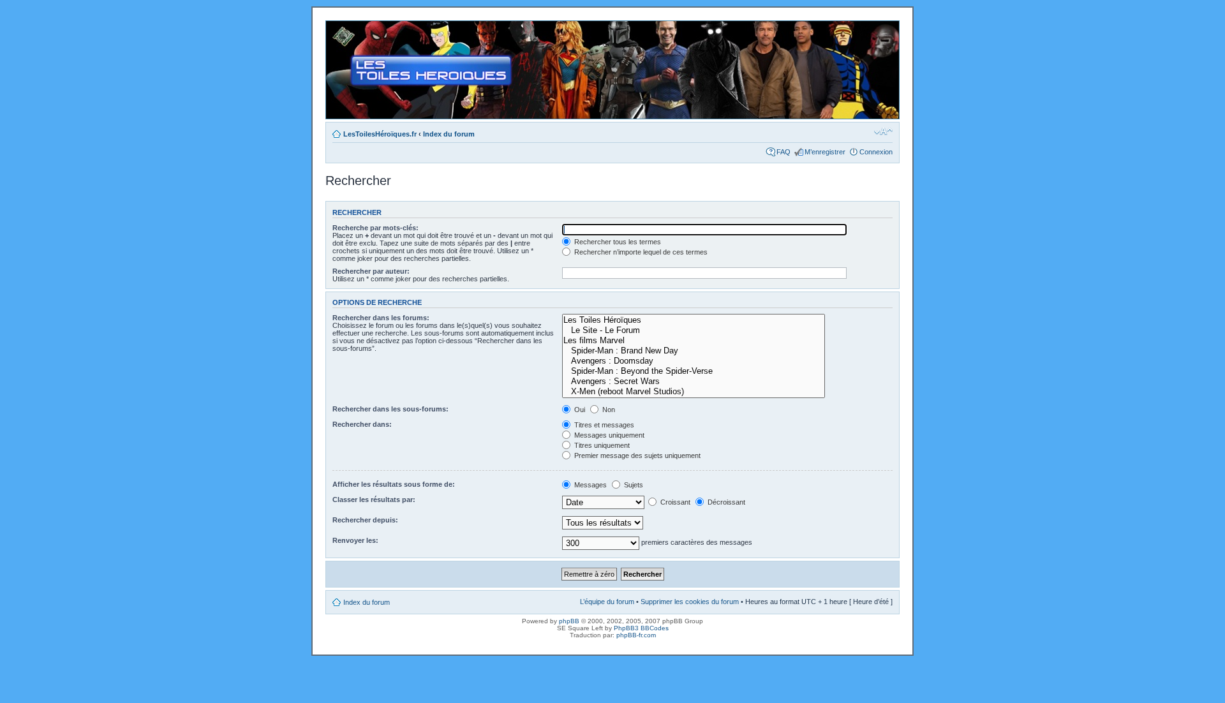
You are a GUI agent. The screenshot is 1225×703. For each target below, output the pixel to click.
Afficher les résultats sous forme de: (393, 484)
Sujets (632, 485)
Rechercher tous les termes (616, 242)
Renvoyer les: (355, 540)
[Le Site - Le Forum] (693, 330)
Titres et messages (603, 425)
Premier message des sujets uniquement (636, 455)
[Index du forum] (336, 27)
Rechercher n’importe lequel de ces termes (640, 252)
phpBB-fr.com (636, 635)
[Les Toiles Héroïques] (693, 320)
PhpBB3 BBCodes (641, 628)
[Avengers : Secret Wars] (693, 381)
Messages (589, 485)
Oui (578, 409)
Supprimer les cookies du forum (690, 601)
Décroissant (725, 502)
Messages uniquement (608, 435)
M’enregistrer (825, 152)
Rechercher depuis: (365, 520)
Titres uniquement (601, 445)
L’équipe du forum (607, 601)
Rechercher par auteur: (371, 271)
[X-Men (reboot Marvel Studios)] (693, 392)
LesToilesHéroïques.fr (380, 134)
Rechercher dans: (362, 424)
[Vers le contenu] (612, 69)
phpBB (569, 621)
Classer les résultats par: (373, 499)
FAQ (783, 152)
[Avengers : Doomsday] (693, 361)
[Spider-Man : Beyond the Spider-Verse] (693, 371)
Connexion (876, 152)
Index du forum (449, 134)
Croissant (674, 502)
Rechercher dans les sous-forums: (390, 409)
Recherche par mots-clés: (375, 228)
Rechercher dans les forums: (380, 318)
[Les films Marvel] (693, 341)
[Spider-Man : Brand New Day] (693, 351)
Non (607, 409)
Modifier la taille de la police (883, 131)
